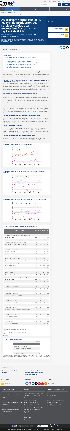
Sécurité (53, 429)
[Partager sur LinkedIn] (64, 47)
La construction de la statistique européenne (56, 400)
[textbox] (49, 4)
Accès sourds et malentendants (43, 429)
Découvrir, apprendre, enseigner (30, 400)
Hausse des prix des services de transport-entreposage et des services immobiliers (22, 62)
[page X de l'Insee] (36, 384)
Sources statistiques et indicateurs (9, 400)
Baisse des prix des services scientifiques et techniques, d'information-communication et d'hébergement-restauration (26, 59)
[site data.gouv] (42, 427)
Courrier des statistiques (7, 411)
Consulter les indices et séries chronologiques (33, 395)
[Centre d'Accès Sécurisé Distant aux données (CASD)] (33, 427)
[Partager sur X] (67, 48)
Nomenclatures (5, 404)
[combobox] (55, 4)
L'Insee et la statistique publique (60, 9)
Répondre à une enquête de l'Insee (31, 402)
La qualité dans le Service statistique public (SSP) (12, 402)
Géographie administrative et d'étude (9, 407)
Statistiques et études (12, 9)
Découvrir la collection (53, 24)
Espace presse (27, 419)
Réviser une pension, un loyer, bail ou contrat (33, 393)
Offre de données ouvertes (7, 414)
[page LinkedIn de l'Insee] (33, 383)
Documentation (13, 49)
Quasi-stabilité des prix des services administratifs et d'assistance (19, 61)
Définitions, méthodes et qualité (31, 9)
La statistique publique (51, 397)
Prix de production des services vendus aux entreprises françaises (20, 57)
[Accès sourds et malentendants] (63, 2)
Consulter (4, 49)
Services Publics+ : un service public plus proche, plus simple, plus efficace (56, 405)
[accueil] (2, 9)
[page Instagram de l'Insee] (29, 383)
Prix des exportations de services (13, 66)
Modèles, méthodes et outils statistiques (10, 409)
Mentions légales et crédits (13, 429)
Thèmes (66, 4)
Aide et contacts (27, 417)
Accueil (2, 12)
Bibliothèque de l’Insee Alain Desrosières (32, 409)
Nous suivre (26, 415)
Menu (45, 1)
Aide (59, 1)
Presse (54, 1)
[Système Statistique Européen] (15, 427)
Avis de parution (8, 383)
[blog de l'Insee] (42, 384)
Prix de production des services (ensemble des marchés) (18, 67)
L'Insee (48, 393)
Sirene (25, 397)
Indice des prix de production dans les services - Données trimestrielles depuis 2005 (34, 372)
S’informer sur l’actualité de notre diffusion (32, 404)
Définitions (4, 397)
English (68, 1)
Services (45, 9)
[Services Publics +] (53, 427)
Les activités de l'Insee (51, 395)
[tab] (4, 49)
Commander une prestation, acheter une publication (32, 412)
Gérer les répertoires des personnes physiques (33, 407)
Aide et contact (51, 383)
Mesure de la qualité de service (53, 402)
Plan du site (59, 429)
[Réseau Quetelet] (24, 427)
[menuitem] (2, 9)
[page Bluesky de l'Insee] (26, 383)
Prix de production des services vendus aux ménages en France (20, 64)
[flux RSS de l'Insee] (45, 383)
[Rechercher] (59, 4)
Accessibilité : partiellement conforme (27, 429)
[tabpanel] (26, 155)
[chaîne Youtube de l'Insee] (39, 383)
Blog (50, 1)
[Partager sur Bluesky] (60, 47)
